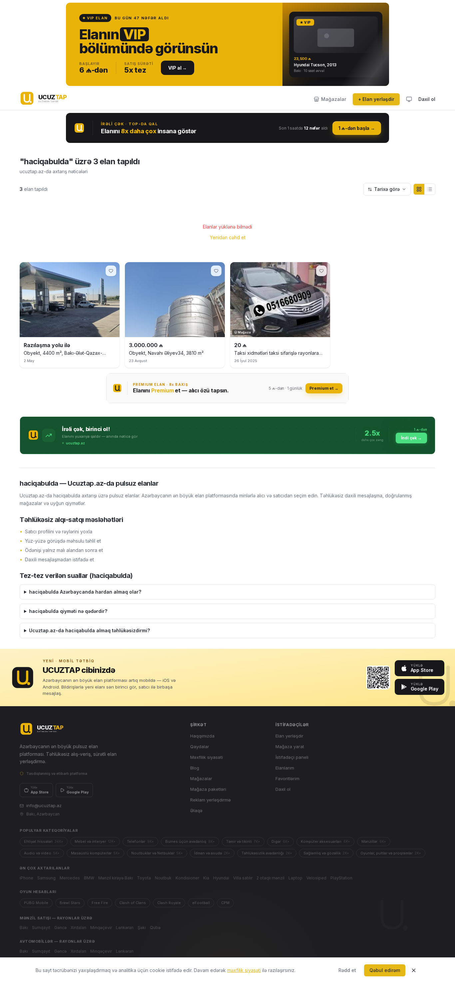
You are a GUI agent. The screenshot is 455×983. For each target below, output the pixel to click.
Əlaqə (196, 810)
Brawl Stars (70, 902)
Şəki (142, 927)
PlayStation (341, 877)
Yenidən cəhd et (227, 237)
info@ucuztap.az (44, 805)
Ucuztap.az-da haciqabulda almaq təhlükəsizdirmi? (89, 630)
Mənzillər (373, 841)
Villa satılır (242, 877)
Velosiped (316, 877)
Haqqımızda (202, 735)
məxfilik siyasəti (244, 970)
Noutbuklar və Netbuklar (157, 853)
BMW (89, 877)
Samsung (46, 877)
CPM (225, 902)
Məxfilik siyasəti (206, 757)
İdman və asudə (212, 853)
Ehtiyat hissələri (43, 841)
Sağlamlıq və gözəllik (326, 853)
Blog (194, 767)
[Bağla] (413, 970)
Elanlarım (284, 767)
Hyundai (221, 877)
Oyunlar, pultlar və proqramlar (390, 853)
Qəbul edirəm (384, 970)
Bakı (24, 927)
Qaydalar (199, 746)
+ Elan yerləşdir (376, 99)
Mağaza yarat (289, 746)
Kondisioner (187, 877)
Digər (280, 841)
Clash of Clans (132, 902)
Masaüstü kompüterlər (95, 853)
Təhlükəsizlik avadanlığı (266, 853)
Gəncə (60, 927)
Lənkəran (125, 927)
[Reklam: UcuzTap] (227, 44)
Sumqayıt (41, 927)
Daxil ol (426, 99)
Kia (206, 877)
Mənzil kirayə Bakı (115, 877)
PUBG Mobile (36, 902)
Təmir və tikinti (243, 841)
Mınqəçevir (101, 927)
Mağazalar (201, 778)
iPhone (26, 877)
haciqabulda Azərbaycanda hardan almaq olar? (85, 592)
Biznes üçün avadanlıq (190, 841)
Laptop (295, 877)
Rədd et (347, 970)
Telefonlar (140, 841)
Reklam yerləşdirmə (210, 799)
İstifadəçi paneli (291, 757)
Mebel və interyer (95, 841)
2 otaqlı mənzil (270, 877)
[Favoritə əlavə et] (111, 270)
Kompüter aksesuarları (325, 841)
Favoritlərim (287, 778)
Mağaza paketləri (208, 789)
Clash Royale (169, 902)
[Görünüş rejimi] (409, 99)
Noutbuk (163, 877)
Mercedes (70, 877)
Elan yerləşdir (289, 735)
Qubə (155, 927)
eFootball (201, 902)
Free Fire (100, 902)
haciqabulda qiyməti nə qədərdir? (68, 611)
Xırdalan (78, 927)
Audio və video (42, 853)
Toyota (144, 877)
